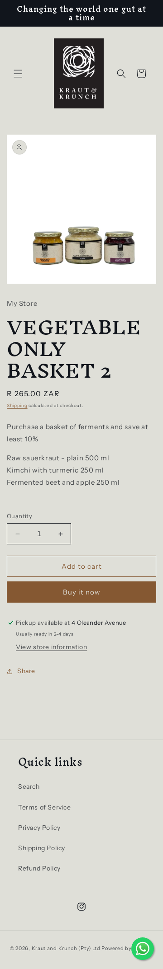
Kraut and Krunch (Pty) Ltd (66, 948)
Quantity (19, 516)
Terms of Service (44, 807)
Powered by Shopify (127, 948)
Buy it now (82, 592)
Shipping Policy (41, 848)
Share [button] (26, 671)
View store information (51, 647)
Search (29, 786)
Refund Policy (39, 868)
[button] (18, 74)
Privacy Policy (39, 828)
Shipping (17, 405)
